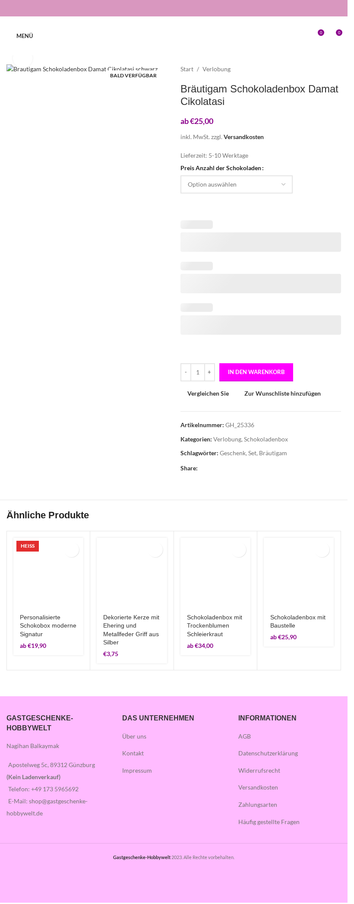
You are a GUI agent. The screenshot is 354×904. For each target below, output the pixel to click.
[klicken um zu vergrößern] (22, 58)
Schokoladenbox (266, 439)
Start (186, 69)
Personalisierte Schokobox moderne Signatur (48, 626)
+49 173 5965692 (55, 789)
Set (252, 453)
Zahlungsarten (257, 804)
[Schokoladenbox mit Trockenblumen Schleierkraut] (215, 573)
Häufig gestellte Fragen (269, 821)
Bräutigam (273, 453)
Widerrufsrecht (259, 770)
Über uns (134, 736)
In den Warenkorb (256, 371)
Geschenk (233, 453)
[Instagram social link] (179, 8)
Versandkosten (244, 136)
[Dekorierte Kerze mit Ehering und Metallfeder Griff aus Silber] (132, 573)
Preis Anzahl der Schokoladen (220, 167)
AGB (244, 736)
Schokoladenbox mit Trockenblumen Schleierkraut (214, 626)
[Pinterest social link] (223, 468)
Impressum (137, 770)
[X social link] (213, 468)
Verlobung (216, 69)
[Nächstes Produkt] (336, 69)
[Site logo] (174, 35)
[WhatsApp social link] (234, 468)
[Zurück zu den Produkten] (325, 69)
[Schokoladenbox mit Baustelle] (299, 573)
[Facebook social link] (168, 8)
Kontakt (133, 753)
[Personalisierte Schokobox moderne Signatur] (48, 573)
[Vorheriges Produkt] (315, 69)
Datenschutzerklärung (268, 753)
